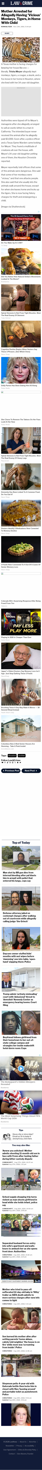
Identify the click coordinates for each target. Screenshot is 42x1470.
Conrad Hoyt (7, 1162)
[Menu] (3, 3)
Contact (12, 1454)
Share (7, 33)
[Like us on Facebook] (5, 763)
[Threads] (13, 763)
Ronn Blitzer (6, 27)
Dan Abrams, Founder (25, 1454)
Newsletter (10, 1446)
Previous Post (12, 770)
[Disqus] (21, 806)
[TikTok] (8, 763)
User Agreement (9, 1450)
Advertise (32, 1442)
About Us (23, 1442)
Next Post (30, 770)
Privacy (19, 1446)
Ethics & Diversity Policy (27, 1450)
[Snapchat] (18, 763)
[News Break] (20, 763)
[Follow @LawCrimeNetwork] (15, 763)
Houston (12, 755)
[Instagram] (10, 763)
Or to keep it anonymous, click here (22, 1137)
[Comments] (1, 30)
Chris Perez (7, 1255)
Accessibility (29, 1446)
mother (21, 755)
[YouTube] (2, 763)
